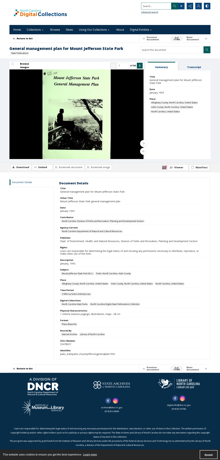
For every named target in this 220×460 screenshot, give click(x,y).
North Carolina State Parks (74, 304)
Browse (55, 30)
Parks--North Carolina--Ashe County (113, 273)
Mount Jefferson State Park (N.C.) (77, 273)
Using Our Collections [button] (93, 30)
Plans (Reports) (69, 324)
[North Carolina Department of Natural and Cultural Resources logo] (43, 386)
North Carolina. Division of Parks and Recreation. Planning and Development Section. (103, 221)
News (69, 30)
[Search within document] (207, 49)
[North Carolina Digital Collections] (40, 12)
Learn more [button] (90, 454)
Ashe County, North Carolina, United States (172, 107)
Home (17, 30)
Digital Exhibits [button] (139, 30)
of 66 (133, 65)
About (120, 30)
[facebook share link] (108, 400)
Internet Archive (69, 334)
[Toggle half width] (143, 151)
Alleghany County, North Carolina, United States (174, 102)
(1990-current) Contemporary (76, 294)
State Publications (19, 53)
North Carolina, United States (165, 111)
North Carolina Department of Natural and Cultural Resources (92, 231)
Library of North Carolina (92, 334)
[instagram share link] (115, 400)
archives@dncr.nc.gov (111, 407)
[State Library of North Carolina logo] (179, 383)
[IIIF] (164, 167)
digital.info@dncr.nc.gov (179, 405)
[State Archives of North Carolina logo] (112, 385)
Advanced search (149, 12)
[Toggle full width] (143, 143)
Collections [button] (34, 30)
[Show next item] (140, 66)
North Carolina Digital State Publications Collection (115, 304)
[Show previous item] (113, 66)
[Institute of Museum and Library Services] (43, 407)
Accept (209, 454)
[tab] (161, 66)
